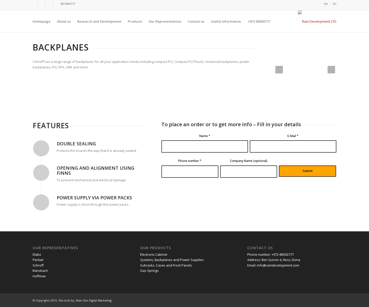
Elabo (37, 254)
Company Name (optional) (248, 161)
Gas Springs (149, 270)
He (326, 4)
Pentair (38, 259)
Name (204, 136)
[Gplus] (41, 4)
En (334, 4)
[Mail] (56, 4)
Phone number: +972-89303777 (270, 254)
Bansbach (40, 270)
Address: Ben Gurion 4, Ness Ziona (273, 259)
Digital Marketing (100, 300)
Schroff (38, 265)
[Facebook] (34, 4)
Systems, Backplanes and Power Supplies (172, 259)
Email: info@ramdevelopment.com (273, 265)
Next (331, 69)
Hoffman (39, 276)
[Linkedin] (49, 4)
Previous (279, 69)
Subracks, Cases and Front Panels (166, 265)
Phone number (190, 161)
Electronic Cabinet (153, 254)
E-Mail (292, 136)
